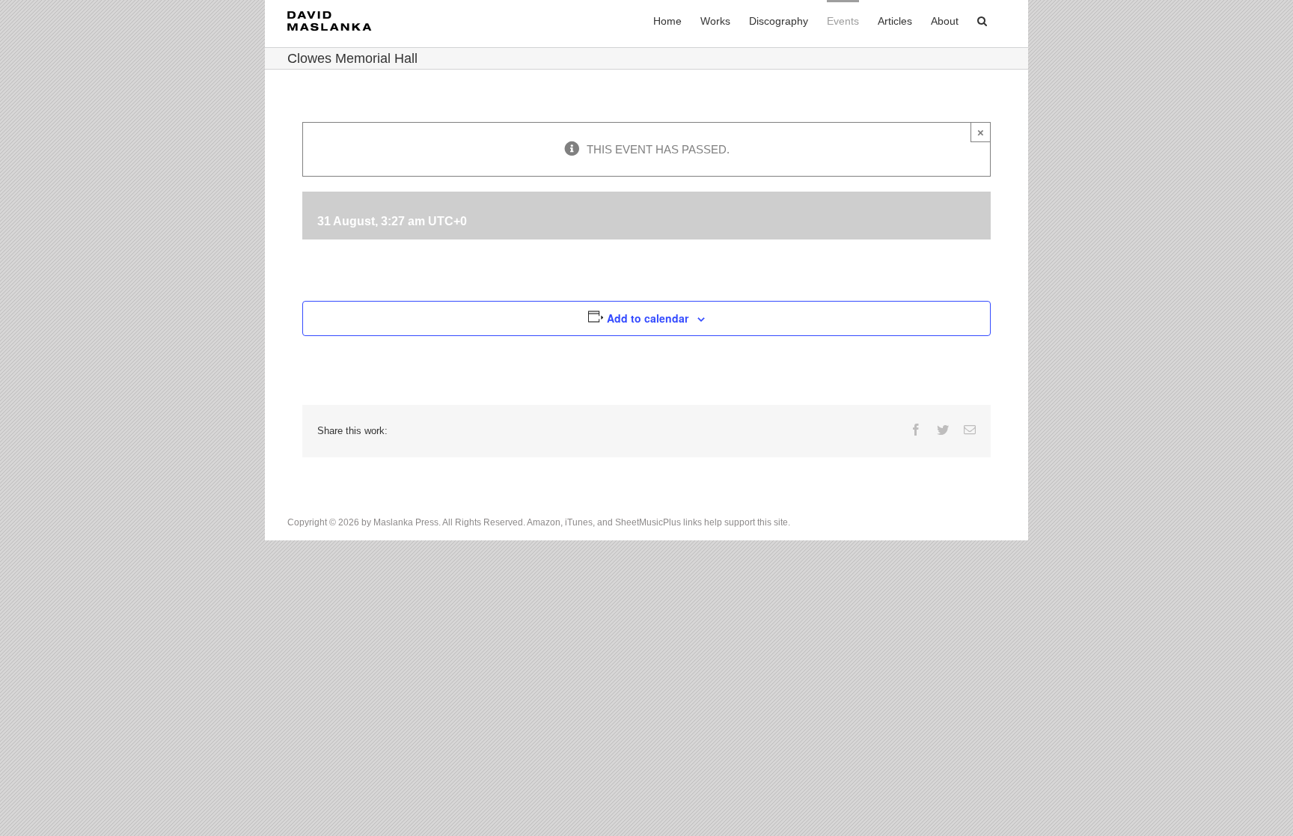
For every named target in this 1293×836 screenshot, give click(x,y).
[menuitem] (667, 20)
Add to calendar (647, 318)
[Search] (982, 20)
